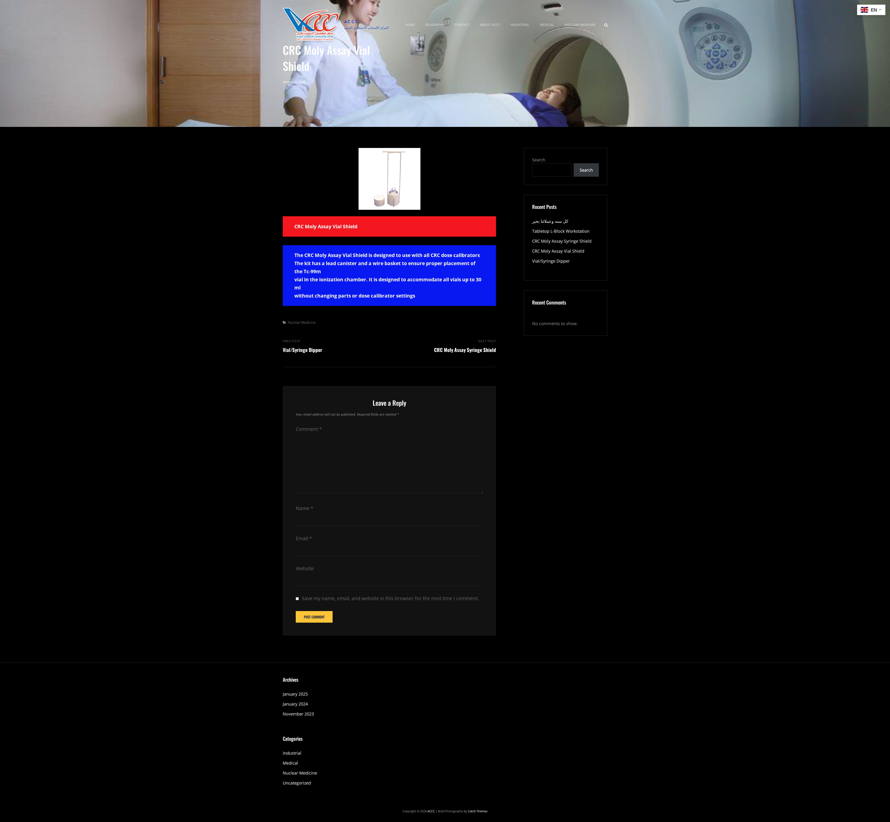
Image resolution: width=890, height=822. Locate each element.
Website (305, 568)
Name (304, 508)
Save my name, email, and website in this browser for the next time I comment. (390, 598)
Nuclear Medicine (580, 24)
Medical (547, 24)
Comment (309, 429)
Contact (462, 24)
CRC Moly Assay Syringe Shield (561, 241)
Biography (435, 24)
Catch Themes (477, 811)
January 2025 (295, 694)
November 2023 (298, 714)
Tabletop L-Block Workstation (560, 231)
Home (410, 24)
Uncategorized (297, 783)
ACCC (351, 22)
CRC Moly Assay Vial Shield (558, 251)
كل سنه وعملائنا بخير (550, 221)
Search (538, 160)
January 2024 (295, 704)
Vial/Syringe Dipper (551, 261)
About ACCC (490, 24)
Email (304, 538)
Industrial (520, 24)
